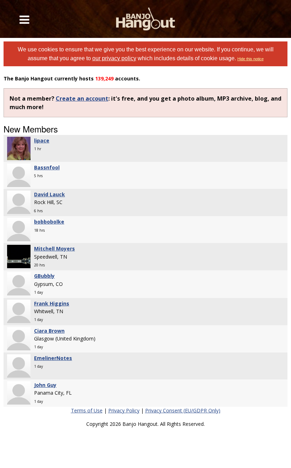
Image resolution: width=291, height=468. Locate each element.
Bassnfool (47, 167)
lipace (41, 140)
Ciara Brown (49, 330)
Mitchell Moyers (54, 248)
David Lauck (49, 194)
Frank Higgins (51, 303)
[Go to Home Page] (145, 19)
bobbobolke (49, 221)
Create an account (82, 98)
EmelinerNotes (53, 358)
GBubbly (44, 275)
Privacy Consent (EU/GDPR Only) (182, 410)
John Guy (45, 385)
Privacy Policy (123, 410)
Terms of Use (87, 410)
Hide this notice (250, 59)
